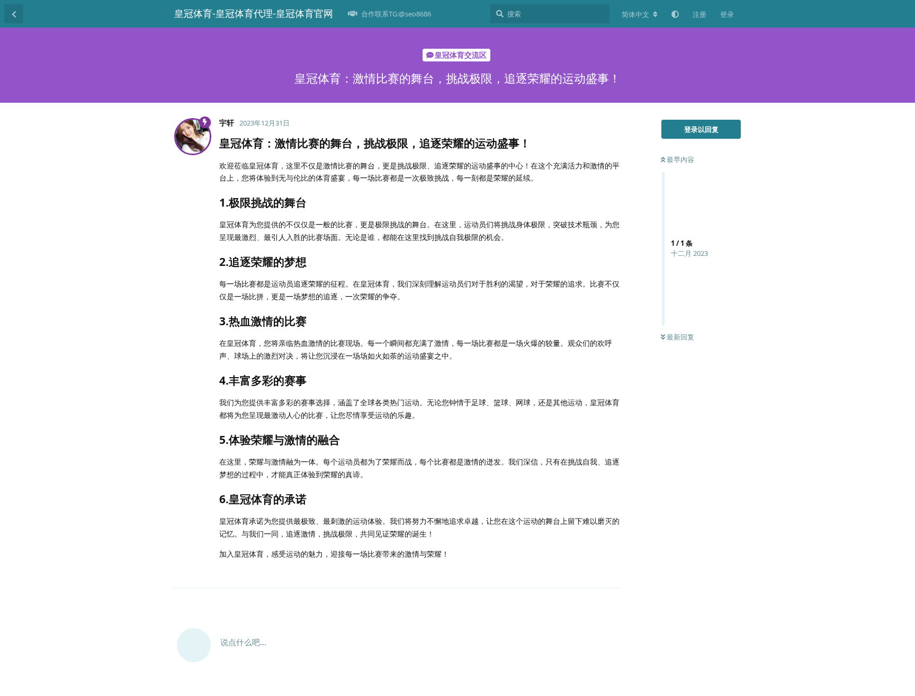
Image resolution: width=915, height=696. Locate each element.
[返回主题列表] (13, 13)
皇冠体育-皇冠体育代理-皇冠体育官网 (253, 13)
